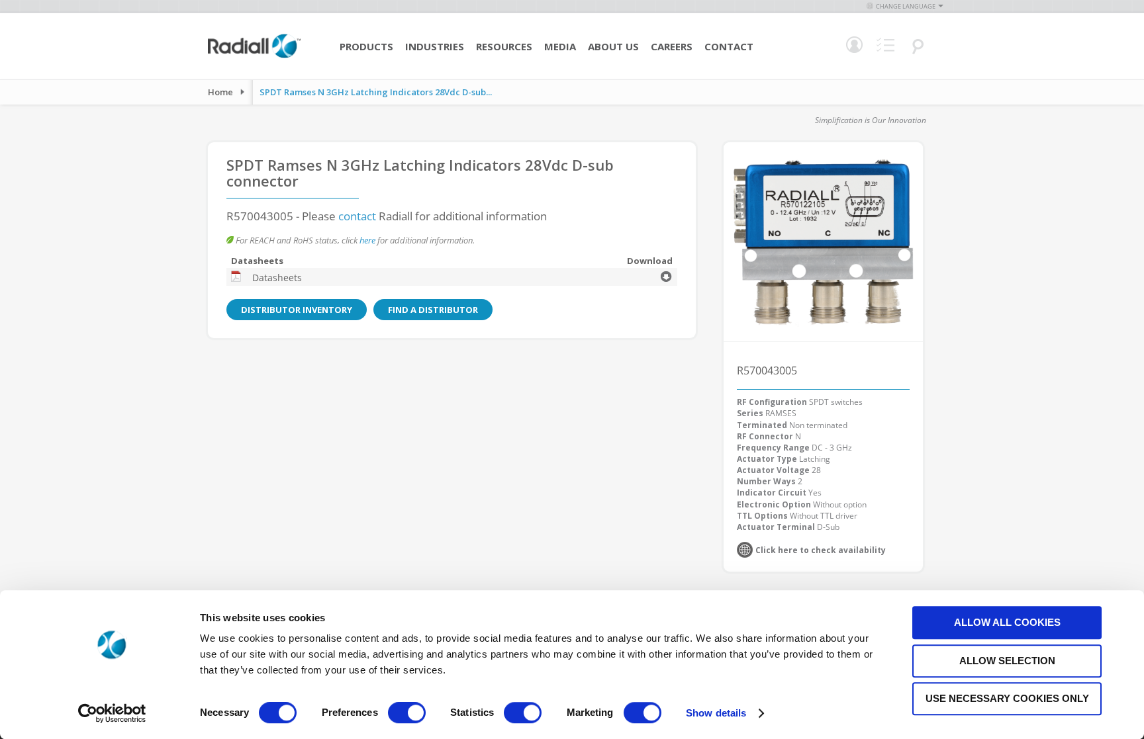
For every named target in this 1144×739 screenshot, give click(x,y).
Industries (434, 46)
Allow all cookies (1007, 622)
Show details (716, 712)
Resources (504, 46)
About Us (613, 46)
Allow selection (1007, 660)
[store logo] (254, 56)
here (367, 240)
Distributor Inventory (296, 310)
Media (560, 46)
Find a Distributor (433, 310)
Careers (671, 46)
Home (220, 92)
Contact (728, 46)
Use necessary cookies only (1007, 698)
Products (366, 46)
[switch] (407, 713)
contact (357, 216)
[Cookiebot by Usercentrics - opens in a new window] (112, 713)
